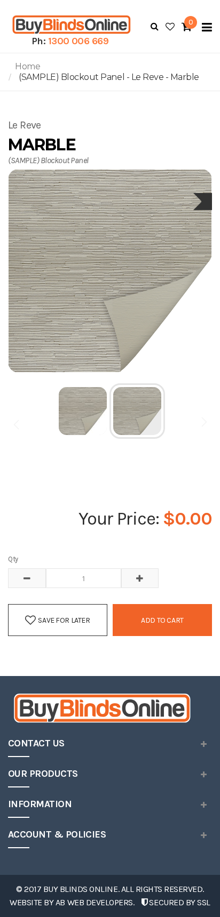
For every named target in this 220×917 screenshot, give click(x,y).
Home (27, 66)
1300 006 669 (78, 41)
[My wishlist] (170, 27)
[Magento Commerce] (70, 24)
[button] (83, 411)
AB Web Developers (94, 902)
